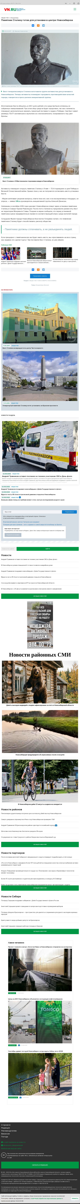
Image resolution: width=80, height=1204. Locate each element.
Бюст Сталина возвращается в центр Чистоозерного (23, 348)
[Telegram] (43, 25)
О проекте (5, 1125)
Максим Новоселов (21, 31)
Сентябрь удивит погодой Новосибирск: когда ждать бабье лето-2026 (35, 1051)
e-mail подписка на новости (14, 1142)
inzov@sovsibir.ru (65, 1181)
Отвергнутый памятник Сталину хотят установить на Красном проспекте (30, 406)
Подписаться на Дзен (13, 535)
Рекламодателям (9, 1131)
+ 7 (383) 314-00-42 (38, 1181)
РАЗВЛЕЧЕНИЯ (13, 1097)
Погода (4, 1137)
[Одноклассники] (38, 25)
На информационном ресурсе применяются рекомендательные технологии (22, 1187)
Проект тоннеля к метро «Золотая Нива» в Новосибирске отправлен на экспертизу (40, 947)
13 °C (13, 3)
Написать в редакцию (40, 1165)
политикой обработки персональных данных (46, 1198)
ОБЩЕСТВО (15, 345)
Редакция (5, 1128)
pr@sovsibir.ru (28, 1183)
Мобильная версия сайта (11, 1148)
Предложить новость (40, 276)
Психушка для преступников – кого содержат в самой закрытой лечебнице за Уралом (32, 524)
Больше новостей (40, 596)
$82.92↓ (18, 3)
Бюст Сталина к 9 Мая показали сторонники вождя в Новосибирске (28, 181)
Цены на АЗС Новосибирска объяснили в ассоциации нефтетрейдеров (35, 999)
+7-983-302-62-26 (43, 1183)
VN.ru (18, 201)
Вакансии (5, 1134)
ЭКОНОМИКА (12, 1045)
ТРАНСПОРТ (12, 993)
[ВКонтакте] (33, 25)
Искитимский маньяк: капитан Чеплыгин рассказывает (21, 522)
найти (47, 549)
